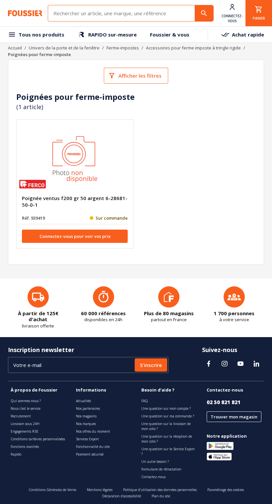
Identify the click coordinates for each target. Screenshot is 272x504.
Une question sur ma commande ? (167, 416)
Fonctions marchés (25, 446)
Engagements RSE (24, 431)
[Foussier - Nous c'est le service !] (25, 13)
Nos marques (86, 423)
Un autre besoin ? (155, 461)
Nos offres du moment (93, 431)
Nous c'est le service (25, 408)
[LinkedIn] (256, 363)
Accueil (15, 48)
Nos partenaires (88, 408)
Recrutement (21, 416)
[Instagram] (224, 363)
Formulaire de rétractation (161, 469)
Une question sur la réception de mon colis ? (166, 439)
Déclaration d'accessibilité (121, 496)
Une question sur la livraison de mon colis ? (166, 426)
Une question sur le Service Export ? (168, 451)
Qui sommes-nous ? (26, 400)
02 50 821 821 (223, 402)
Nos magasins (86, 416)
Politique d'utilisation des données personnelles (160, 489)
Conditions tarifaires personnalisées (38, 439)
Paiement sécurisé (89, 454)
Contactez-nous (153, 476)
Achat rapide (248, 34)
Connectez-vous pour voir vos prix (74, 236)
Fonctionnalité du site (93, 446)
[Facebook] (208, 363)
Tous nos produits (41, 34)
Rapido (16, 454)
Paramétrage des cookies (225, 489)
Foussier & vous (169, 34)
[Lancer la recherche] (204, 13)
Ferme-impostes (122, 48)
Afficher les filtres (140, 75)
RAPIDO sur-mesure (112, 34)
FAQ (144, 400)
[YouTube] (240, 363)
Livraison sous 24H (25, 423)
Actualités (83, 400)
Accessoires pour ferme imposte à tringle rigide (193, 48)
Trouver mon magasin (234, 417)
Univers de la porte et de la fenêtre (64, 48)
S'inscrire (151, 365)
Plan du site (161, 496)
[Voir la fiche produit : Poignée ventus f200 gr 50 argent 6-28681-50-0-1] (74, 159)
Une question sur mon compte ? (166, 408)
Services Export (87, 439)
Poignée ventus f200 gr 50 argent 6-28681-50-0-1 (74, 201)
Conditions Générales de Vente (52, 489)
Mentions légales (99, 489)
